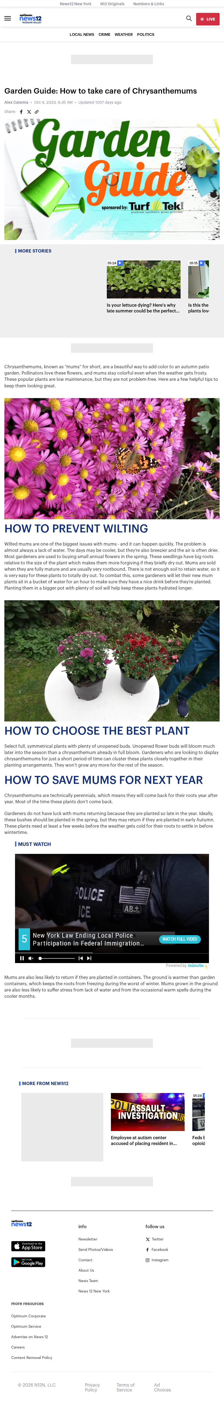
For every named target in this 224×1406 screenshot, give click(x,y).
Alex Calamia (16, 103)
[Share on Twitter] (29, 112)
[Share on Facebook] (21, 112)
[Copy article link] (36, 112)
